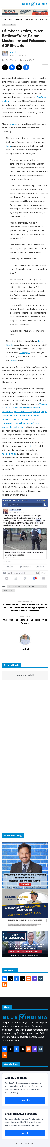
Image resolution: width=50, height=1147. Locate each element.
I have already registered (25, 1143)
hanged (13, 360)
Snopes (13, 124)
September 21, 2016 (18, 55)
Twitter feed (33, 446)
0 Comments (24, 60)
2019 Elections (9, 25)
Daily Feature (14, 587)
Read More (14, 1040)
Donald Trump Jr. (30, 587)
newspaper (25, 352)
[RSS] (4, 984)
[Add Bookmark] (45, 66)
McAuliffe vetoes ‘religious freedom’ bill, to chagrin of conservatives (22, 419)
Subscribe (25, 1100)
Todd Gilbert (8, 591)
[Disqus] (25, 722)
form (8, 145)
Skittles (43, 587)
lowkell (13, 52)
